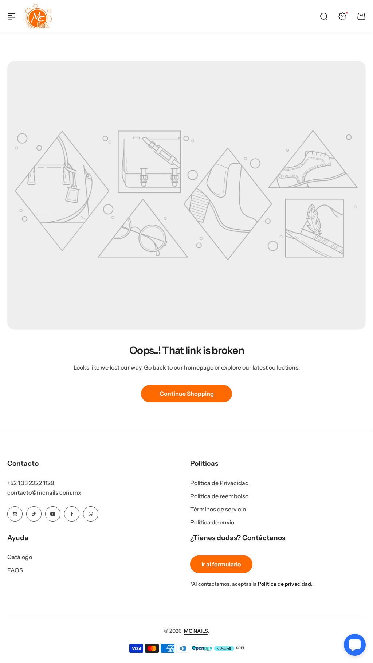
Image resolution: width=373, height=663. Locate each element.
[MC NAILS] (38, 16)
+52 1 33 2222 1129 (30, 483)
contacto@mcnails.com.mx (44, 492)
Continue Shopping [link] (187, 393)
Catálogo (19, 557)
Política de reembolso (219, 496)
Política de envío (212, 522)
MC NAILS (196, 631)
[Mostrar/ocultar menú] (12, 16)
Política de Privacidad (219, 483)
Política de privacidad (284, 584)
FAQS (15, 570)
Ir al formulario (221, 564)
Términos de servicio (218, 509)
